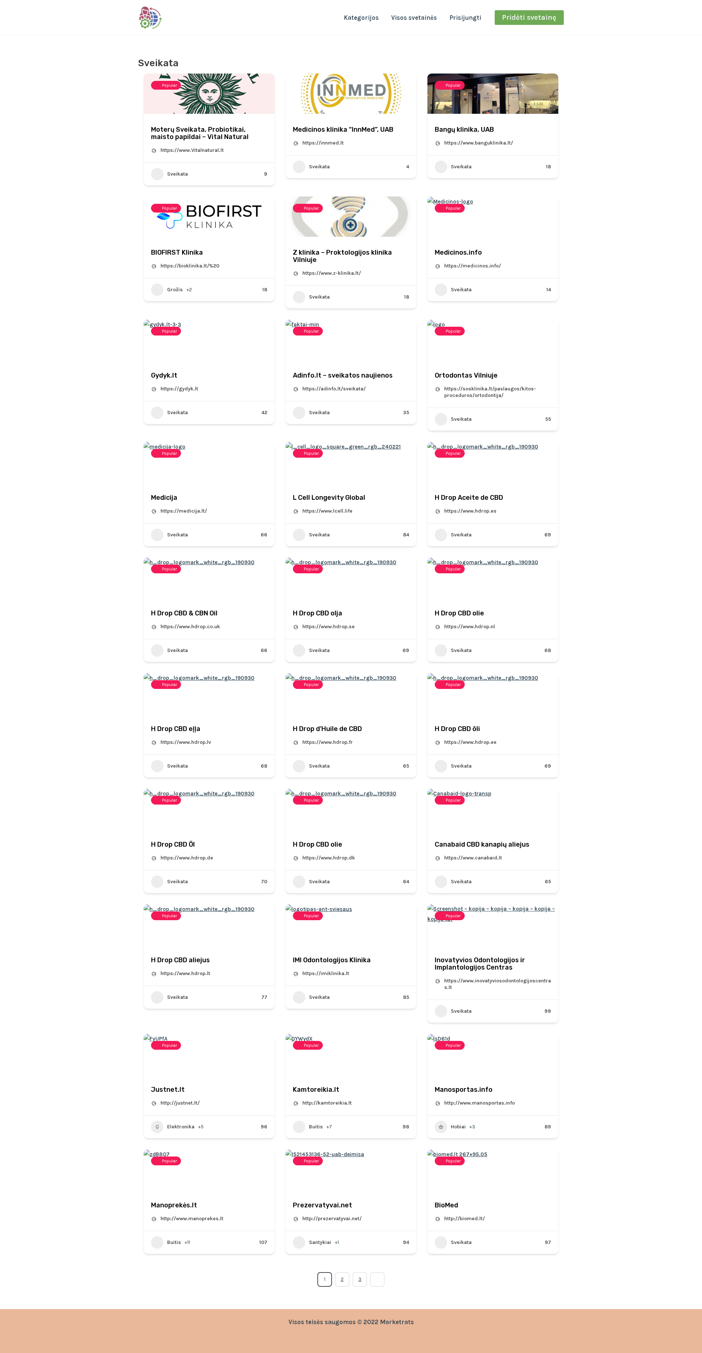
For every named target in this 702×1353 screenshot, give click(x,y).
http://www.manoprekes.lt (192, 1218)
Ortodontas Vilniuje (466, 375)
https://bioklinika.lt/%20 (190, 266)
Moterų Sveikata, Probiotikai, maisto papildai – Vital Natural (200, 133)
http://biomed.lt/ (464, 1218)
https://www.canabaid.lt (473, 858)
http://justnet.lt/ (180, 1103)
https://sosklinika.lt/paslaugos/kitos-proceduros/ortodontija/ (490, 392)
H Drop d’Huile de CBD (327, 729)
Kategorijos (361, 17)
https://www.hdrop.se (328, 626)
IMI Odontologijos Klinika (332, 960)
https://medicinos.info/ (472, 266)
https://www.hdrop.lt (185, 973)
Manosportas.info (463, 1090)
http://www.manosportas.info (479, 1103)
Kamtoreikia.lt (316, 1090)
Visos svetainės (414, 17)
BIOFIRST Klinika (177, 252)
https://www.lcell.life (327, 511)
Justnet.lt (168, 1090)
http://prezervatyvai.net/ (332, 1218)
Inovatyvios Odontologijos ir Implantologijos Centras (480, 963)
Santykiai (320, 1242)
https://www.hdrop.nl (469, 626)
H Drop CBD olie (459, 613)
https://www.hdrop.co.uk (190, 626)
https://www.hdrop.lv (186, 742)
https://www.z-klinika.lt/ (331, 273)
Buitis (316, 1127)
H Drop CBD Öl (173, 844)
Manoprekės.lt (174, 1205)
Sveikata (177, 174)
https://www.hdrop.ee (470, 742)
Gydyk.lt (164, 375)
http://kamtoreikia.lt (327, 1103)
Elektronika (181, 1127)
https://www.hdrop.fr (327, 742)
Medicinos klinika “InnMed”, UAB (343, 129)
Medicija (164, 498)
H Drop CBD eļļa (175, 729)
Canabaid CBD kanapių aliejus (482, 844)
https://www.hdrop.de (187, 858)
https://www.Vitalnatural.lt (192, 150)
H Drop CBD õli (457, 729)
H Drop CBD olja (317, 613)
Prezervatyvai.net (322, 1205)
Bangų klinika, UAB (464, 129)
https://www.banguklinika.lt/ (478, 143)
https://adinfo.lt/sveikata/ (334, 389)
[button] (529, 17)
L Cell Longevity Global (329, 498)
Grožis (175, 289)
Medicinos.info (458, 252)
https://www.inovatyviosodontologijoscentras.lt (497, 984)
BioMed (446, 1205)
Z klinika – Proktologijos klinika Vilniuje (342, 256)
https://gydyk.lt (179, 389)
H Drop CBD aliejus (180, 960)
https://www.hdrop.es (470, 511)
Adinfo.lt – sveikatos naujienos (343, 375)
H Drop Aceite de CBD (469, 498)
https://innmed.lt (323, 143)
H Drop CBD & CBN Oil (184, 613)
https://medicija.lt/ (184, 511)
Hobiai (458, 1127)
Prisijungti (465, 17)
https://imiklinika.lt (325, 973)
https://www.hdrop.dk (328, 858)
